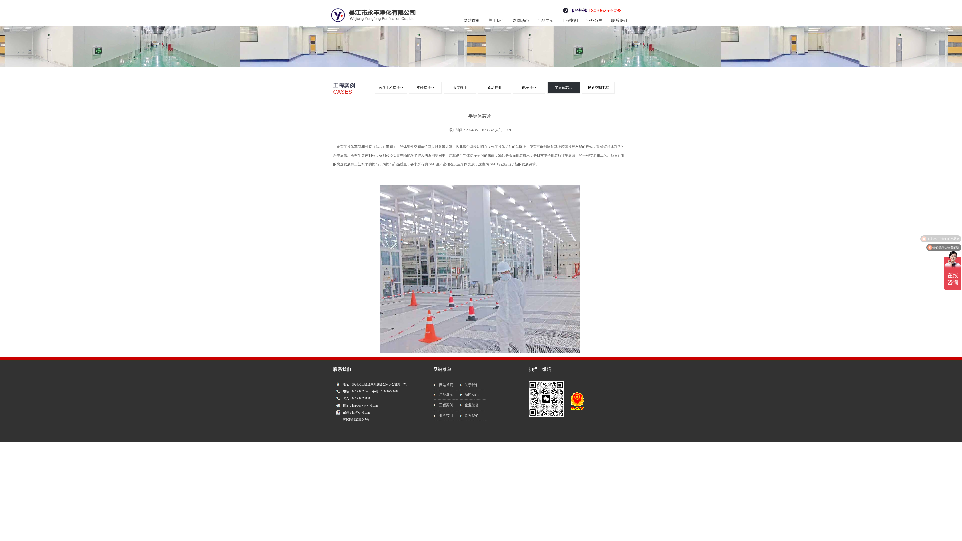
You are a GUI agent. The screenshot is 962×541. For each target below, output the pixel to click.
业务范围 (594, 20)
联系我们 (619, 20)
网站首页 (472, 20)
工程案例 (570, 20)
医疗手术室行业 (391, 88)
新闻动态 (521, 20)
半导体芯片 (563, 88)
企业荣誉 (472, 405)
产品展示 (545, 20)
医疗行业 (460, 88)
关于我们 (496, 20)
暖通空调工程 (598, 88)
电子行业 (529, 88)
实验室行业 (425, 88)
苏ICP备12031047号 (356, 419)
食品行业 (495, 88)
